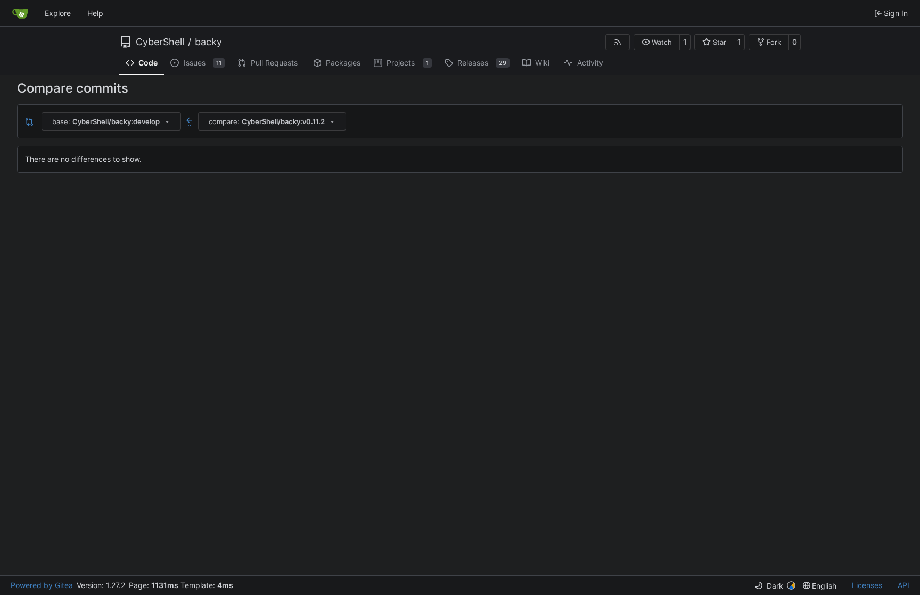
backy (208, 42)
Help (95, 13)
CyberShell (160, 42)
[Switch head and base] (29, 121)
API (903, 585)
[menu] (774, 585)
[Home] (20, 13)
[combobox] (111, 121)
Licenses (867, 585)
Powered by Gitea (42, 585)
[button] (657, 42)
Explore (58, 13)
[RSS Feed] (617, 42)
